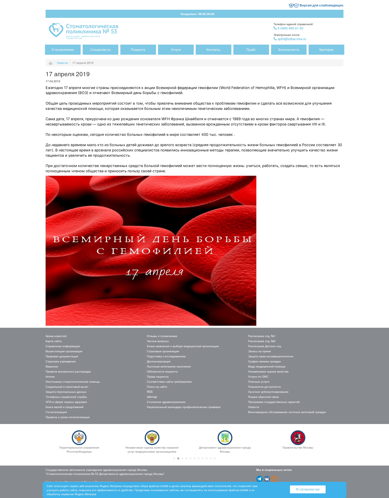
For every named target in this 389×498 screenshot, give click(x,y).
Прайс (251, 49)
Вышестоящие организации (64, 351)
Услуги (176, 49)
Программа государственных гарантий (274, 402)
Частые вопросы (158, 341)
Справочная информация (63, 346)
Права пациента (158, 376)
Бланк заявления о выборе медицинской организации (183, 346)
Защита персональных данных (66, 392)
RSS (150, 392)
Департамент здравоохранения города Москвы (225, 449)
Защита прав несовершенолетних (270, 356)
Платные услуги (258, 381)
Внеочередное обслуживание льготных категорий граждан (287, 412)
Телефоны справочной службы (66, 397)
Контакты (213, 49)
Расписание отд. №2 (262, 341)
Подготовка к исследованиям (166, 356)
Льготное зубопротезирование (268, 392)
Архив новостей (56, 336)
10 (211, 458)
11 (215, 458)
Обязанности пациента (162, 371)
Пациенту (138, 49)
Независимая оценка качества (268, 371)
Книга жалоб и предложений (64, 407)
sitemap (152, 397)
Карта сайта (54, 341)
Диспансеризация (159, 361)
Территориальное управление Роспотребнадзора (79, 449)
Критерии (326, 49)
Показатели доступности (264, 386)
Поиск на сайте (157, 386)
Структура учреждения (61, 361)
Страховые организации (163, 351)
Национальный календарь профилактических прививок (183, 407)
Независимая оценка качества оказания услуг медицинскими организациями (152, 449)
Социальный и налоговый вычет (67, 386)
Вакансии (52, 366)
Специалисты (100, 49)
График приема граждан (264, 361)
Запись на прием (259, 351)
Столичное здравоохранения (166, 402)
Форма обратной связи (263, 397)
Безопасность (288, 49)
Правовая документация (62, 356)
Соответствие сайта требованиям (169, 381)
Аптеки (50, 376)
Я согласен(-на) (308, 489)
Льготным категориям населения (169, 366)
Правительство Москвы (297, 447)
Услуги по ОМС (258, 376)
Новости (62, 63)
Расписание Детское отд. (265, 346)
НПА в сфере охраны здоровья (66, 402)
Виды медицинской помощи (266, 366)
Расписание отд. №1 (262, 336)
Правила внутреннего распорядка (68, 371)
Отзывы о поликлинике (162, 336)
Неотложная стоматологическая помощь (73, 381)
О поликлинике (62, 49)
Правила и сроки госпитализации (68, 417)
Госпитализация (56, 412)
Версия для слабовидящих (321, 5)
